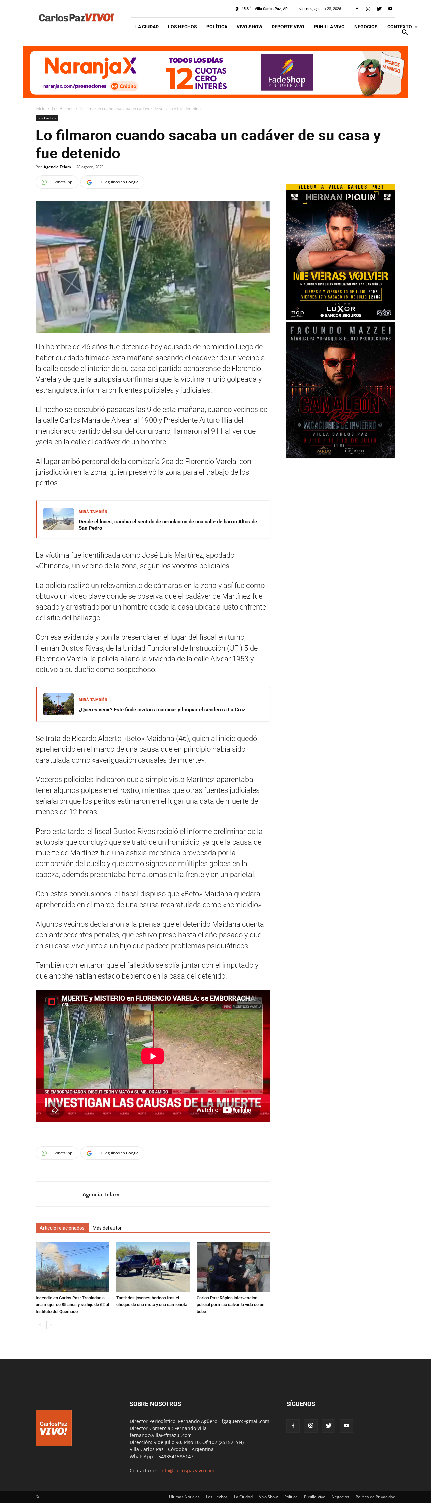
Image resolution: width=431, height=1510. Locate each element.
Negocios (366, 26)
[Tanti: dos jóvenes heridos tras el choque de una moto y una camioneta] (153, 1267)
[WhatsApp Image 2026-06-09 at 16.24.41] (340, 456)
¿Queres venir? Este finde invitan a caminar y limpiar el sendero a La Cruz (162, 710)
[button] (405, 33)
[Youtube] (390, 8)
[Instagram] (368, 8)
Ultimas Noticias (184, 1497)
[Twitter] (379, 8)
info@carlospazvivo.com (187, 1470)
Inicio (40, 108)
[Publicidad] (215, 72)
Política (216, 26)
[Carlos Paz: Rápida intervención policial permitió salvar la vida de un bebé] (233, 1267)
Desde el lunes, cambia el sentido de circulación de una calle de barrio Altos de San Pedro (168, 525)
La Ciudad (147, 26)
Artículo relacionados (62, 1228)
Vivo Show (249, 26)
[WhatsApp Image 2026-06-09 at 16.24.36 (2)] (340, 318)
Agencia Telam (57, 166)
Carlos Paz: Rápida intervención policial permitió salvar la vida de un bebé (230, 1304)
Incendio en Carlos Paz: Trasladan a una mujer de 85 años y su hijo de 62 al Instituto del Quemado (72, 1304)
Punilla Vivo (329, 26)
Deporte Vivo (288, 26)
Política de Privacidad (375, 1497)
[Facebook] (357, 8)
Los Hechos (182, 26)
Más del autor (107, 1228)
